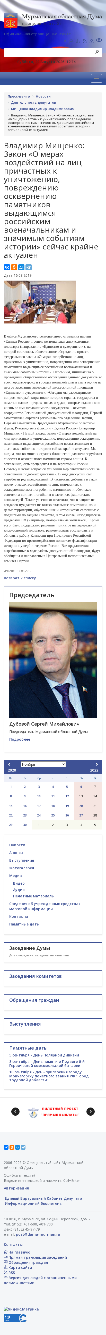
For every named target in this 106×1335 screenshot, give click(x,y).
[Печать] (71, 41)
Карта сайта (19, 1267)
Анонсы (16, 852)
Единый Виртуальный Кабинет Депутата (43, 1198)
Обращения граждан (27, 1262)
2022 (94, 770)
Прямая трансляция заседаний (37, 1257)
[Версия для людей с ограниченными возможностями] (99, 41)
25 (53, 815)
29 (11, 825)
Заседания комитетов (35, 976)
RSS (11, 1272)
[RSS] (85, 41)
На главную (18, 1252)
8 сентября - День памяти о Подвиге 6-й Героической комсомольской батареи (47, 1063)
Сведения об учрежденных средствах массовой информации (45, 906)
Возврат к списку (20, 577)
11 (53, 796)
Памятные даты (24, 924)
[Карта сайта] (78, 41)
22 (11, 815)
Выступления (21, 860)
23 (25, 815)
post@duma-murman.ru (38, 1234)
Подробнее (19, 739)
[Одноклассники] (14, 267)
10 (39, 796)
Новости (17, 845)
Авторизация (16, 1188)
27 (81, 815)
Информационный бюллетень (32, 1203)
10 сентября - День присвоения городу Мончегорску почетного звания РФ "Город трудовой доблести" (49, 1075)
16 (25, 806)
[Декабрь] (96, 764)
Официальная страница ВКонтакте (37, 33)
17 (39, 806)
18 (53, 806)
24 (39, 815)
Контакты (18, 916)
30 (25, 825)
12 (67, 796)
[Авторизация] (92, 41)
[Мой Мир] (21, 267)
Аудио (19, 889)
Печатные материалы (34, 896)
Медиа (15, 875)
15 (11, 806)
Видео (19, 883)
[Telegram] (28, 267)
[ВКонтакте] (7, 267)
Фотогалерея (21, 867)
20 (81, 806)
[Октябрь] (9, 764)
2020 (12, 770)
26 (67, 815)
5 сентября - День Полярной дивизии (44, 1055)
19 (67, 806)
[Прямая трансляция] (64, 41)
